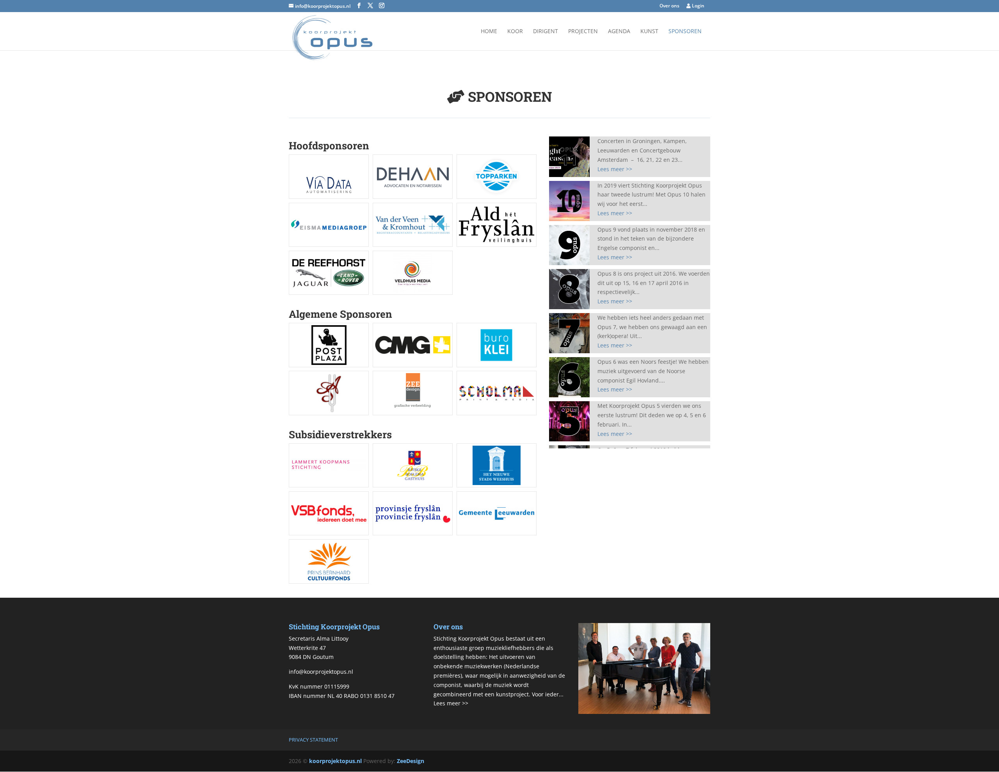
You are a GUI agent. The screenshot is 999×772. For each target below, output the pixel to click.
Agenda (619, 31)
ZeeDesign (410, 761)
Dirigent (545, 31)
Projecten (583, 31)
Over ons (669, 6)
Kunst (649, 31)
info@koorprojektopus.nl (321, 671)
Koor (515, 31)
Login (697, 6)
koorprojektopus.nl (335, 761)
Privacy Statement (313, 739)
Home (489, 31)
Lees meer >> (614, 169)
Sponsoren (685, 31)
